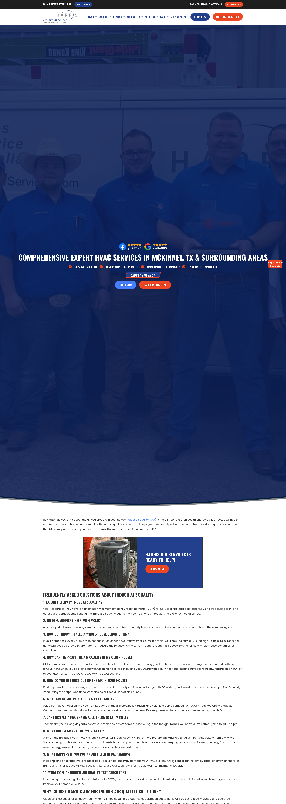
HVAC (91, 17)
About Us (150, 17)
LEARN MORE (157, 569)
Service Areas (178, 17)
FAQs (162, 17)
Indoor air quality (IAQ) (141, 520)
